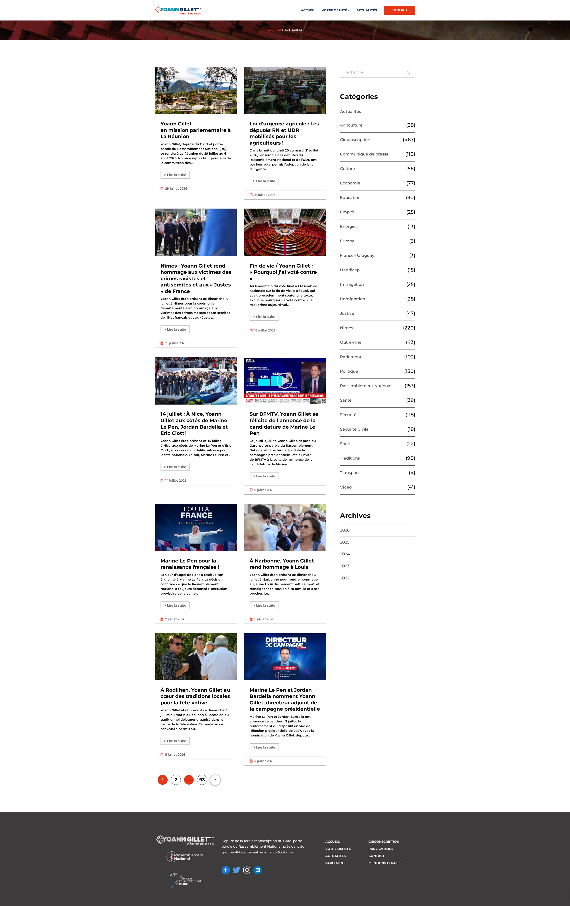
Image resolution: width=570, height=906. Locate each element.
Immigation (352, 284)
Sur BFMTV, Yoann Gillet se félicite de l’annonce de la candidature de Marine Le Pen (284, 423)
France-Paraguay (357, 255)
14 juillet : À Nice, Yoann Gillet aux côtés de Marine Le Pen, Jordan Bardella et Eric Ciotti (194, 423)
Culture (347, 168)
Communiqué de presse (364, 154)
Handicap (350, 270)
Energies (349, 226)
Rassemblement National (365, 385)
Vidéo (346, 487)
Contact (399, 10)
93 (202, 779)
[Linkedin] (257, 870)
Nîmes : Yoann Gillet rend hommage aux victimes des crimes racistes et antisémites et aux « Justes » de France (196, 278)
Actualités (366, 10)
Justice (347, 313)
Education (350, 197)
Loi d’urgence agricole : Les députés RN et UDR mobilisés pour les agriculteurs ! (284, 133)
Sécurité (348, 414)
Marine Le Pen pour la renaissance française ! (190, 564)
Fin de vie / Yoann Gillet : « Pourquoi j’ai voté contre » (283, 272)
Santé (346, 400)
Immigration (352, 299)
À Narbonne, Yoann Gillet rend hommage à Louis (282, 564)
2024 (345, 554)
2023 (344, 566)
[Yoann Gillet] (178, 10)
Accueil (308, 10)
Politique (349, 371)
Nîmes (346, 327)
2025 (344, 542)
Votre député (334, 10)
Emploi (347, 212)
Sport (345, 443)
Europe (347, 241)
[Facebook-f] (226, 870)
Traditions (350, 458)
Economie (350, 183)
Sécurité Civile (354, 429)
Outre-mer (350, 342)
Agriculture (351, 125)
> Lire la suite (175, 175)
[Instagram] (247, 870)
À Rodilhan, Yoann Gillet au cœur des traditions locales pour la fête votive (195, 696)
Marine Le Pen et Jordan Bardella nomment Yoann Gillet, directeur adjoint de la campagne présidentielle (285, 699)
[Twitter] (236, 870)
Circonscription (355, 139)
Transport (349, 472)
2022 (344, 578)
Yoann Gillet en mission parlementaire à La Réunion (196, 130)
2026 (345, 530)
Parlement (350, 356)
